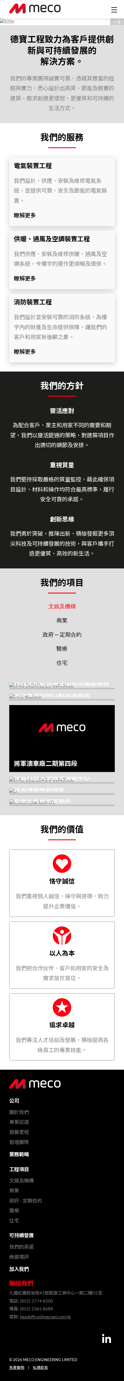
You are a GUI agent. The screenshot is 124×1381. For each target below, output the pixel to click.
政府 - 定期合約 (25, 1201)
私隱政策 (40, 1367)
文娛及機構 (62, 606)
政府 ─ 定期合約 (62, 635)
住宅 (62, 663)
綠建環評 (19, 1257)
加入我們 (19, 1269)
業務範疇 (19, 1154)
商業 (62, 620)
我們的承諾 (21, 1247)
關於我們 (19, 1112)
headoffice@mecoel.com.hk (45, 1317)
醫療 (62, 649)
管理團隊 (19, 1142)
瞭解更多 (25, 215)
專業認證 (19, 1122)
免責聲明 (16, 1367)
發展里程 (19, 1132)
